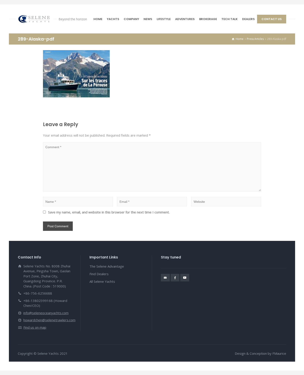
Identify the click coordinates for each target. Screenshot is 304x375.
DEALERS (248, 19)
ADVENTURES (185, 19)
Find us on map (34, 327)
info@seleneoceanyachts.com (46, 313)
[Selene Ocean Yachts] (34, 19)
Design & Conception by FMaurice (260, 353)
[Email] (165, 277)
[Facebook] (175, 277)
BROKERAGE (208, 19)
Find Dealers (99, 274)
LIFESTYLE (164, 19)
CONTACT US (271, 19)
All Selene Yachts (102, 281)
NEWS (148, 19)
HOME (97, 19)
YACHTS (113, 19)
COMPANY (131, 19)
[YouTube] (184, 277)
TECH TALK (229, 19)
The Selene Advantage (106, 266)
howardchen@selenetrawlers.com (49, 320)
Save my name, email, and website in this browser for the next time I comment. (109, 212)
